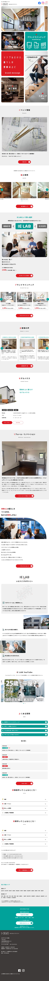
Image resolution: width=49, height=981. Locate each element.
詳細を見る (24, 161)
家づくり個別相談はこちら (24, 870)
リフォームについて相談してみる (24, 495)
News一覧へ (24, 783)
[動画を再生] (24, 690)
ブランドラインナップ (24, 315)
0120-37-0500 (24, 915)
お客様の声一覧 (24, 366)
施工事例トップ (24, 206)
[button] (2, 189)
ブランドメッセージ (24, 566)
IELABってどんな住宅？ (24, 275)
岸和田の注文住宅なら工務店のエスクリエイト (10, 973)
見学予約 (18, 422)
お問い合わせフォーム (24, 923)
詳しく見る (7, 422)
